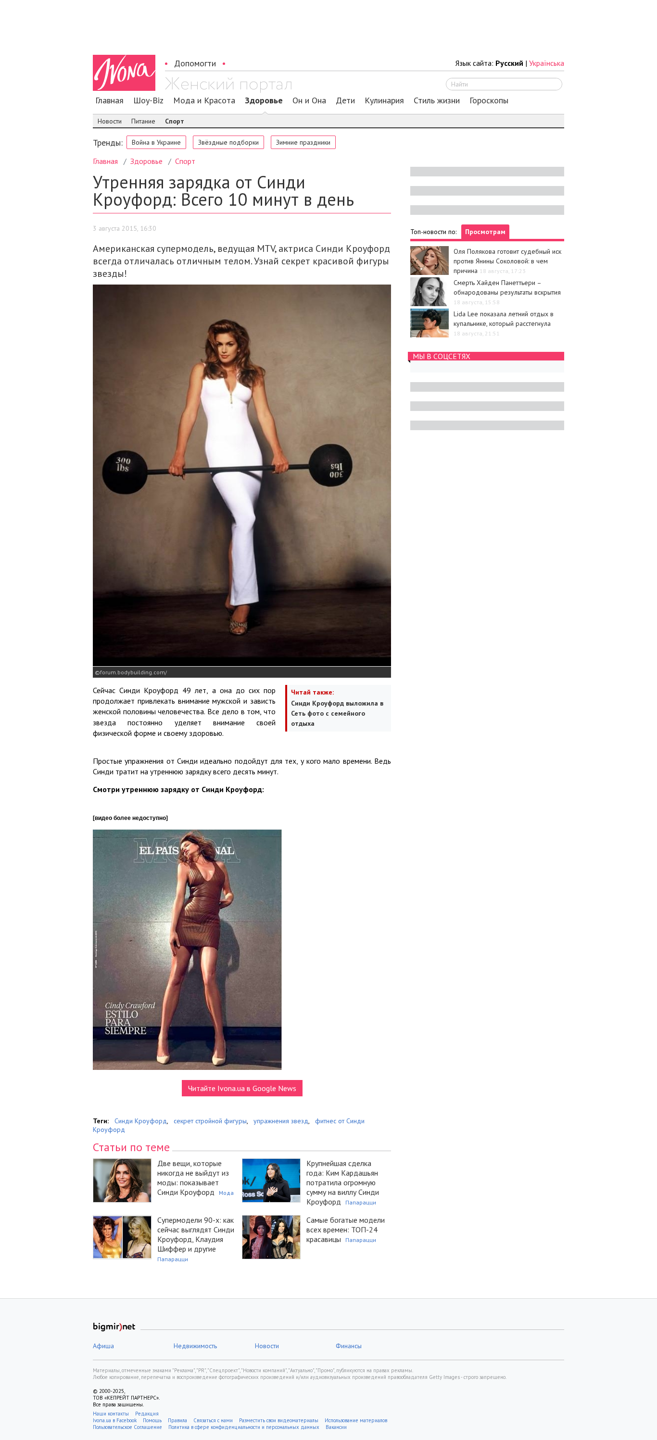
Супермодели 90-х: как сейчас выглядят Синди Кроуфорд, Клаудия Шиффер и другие (195, 1234)
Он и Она (309, 100)
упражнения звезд (280, 1121)
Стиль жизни (437, 100)
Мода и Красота (204, 100)
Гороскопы (488, 100)
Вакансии (336, 1427)
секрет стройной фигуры (210, 1121)
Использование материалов (356, 1420)
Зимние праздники (303, 142)
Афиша (103, 1345)
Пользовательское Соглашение (127, 1427)
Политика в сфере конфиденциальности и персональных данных (243, 1427)
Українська (546, 63)
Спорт (174, 121)
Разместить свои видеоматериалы (278, 1420)
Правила (177, 1420)
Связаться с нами (213, 1420)
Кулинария (384, 100)
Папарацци (360, 1202)
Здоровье (264, 100)
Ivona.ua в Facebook (115, 1420)
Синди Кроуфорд (140, 1121)
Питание (143, 121)
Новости (110, 121)
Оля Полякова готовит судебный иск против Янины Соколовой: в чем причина (507, 261)
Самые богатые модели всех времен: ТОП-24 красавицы (345, 1229)
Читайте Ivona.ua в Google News (242, 1088)
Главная (109, 100)
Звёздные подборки (228, 142)
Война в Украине (156, 142)
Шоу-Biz (148, 100)
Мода (226, 1192)
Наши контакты (111, 1413)
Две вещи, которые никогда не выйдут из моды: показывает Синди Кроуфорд (193, 1177)
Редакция (147, 1413)
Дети (345, 100)
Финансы (349, 1345)
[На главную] (228, 85)
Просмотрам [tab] (485, 231)
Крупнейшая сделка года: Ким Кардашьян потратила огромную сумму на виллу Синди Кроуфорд (342, 1182)
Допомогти (195, 63)
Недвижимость (195, 1345)
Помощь (152, 1420)
